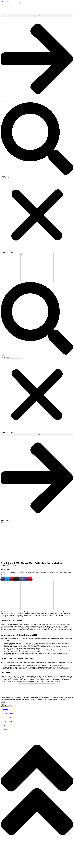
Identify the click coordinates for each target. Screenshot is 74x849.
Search (3, 178)
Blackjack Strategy (8, 713)
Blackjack (5, 709)
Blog (4, 725)
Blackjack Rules (7, 717)
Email (2, 702)
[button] (37, 15)
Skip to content (5, 1)
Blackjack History (8, 721)
